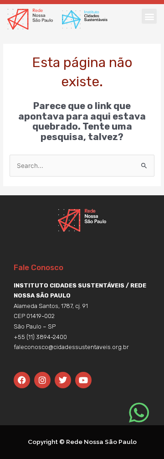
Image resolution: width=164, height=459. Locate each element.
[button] (149, 16)
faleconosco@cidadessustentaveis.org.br (71, 347)
